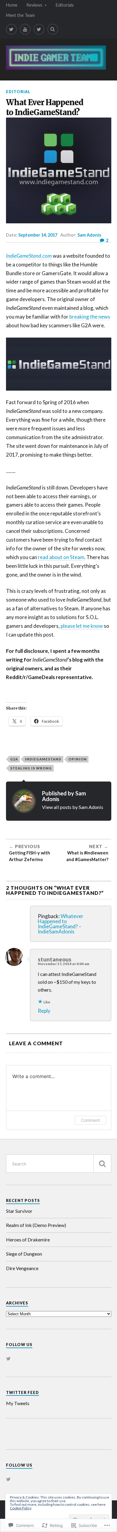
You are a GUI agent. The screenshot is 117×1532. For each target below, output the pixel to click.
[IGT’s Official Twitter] (11, 29)
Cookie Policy (21, 1508)
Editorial (18, 91)
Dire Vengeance (22, 1268)
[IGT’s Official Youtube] (25, 29)
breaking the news (89, 316)
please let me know (82, 626)
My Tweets (17, 1403)
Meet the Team (20, 15)
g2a (14, 759)
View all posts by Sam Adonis (72, 807)
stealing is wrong (31, 768)
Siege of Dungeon (24, 1254)
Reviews (34, 5)
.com (29, 256)
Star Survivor (19, 1211)
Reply (44, 1011)
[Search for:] (58, 1163)
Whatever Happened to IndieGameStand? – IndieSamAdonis (60, 924)
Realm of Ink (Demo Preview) (36, 1225)
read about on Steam (61, 557)
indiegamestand (43, 759)
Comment (90, 1120)
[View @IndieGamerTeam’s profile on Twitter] (8, 1359)
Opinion (77, 759)
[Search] (52, 29)
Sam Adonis (89, 235)
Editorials (65, 5)
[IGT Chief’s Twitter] (39, 29)
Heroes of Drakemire (28, 1239)
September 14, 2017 (37, 235)
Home (11, 5)
